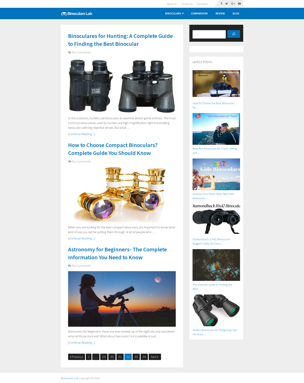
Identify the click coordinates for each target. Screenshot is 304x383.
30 (112, 357)
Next (154, 357)
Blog (236, 13)
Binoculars (173, 13)
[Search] (233, 34)
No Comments (81, 52)
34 (144, 357)
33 (136, 357)
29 (103, 357)
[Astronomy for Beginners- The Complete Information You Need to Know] (122, 299)
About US (172, 4)
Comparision (199, 13)
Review (220, 13)
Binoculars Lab (70, 378)
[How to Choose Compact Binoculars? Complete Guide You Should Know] (122, 195)
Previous (77, 357)
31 (120, 357)
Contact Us (186, 4)
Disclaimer (202, 4)
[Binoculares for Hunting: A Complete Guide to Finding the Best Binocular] (122, 85)
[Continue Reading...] (81, 134)
